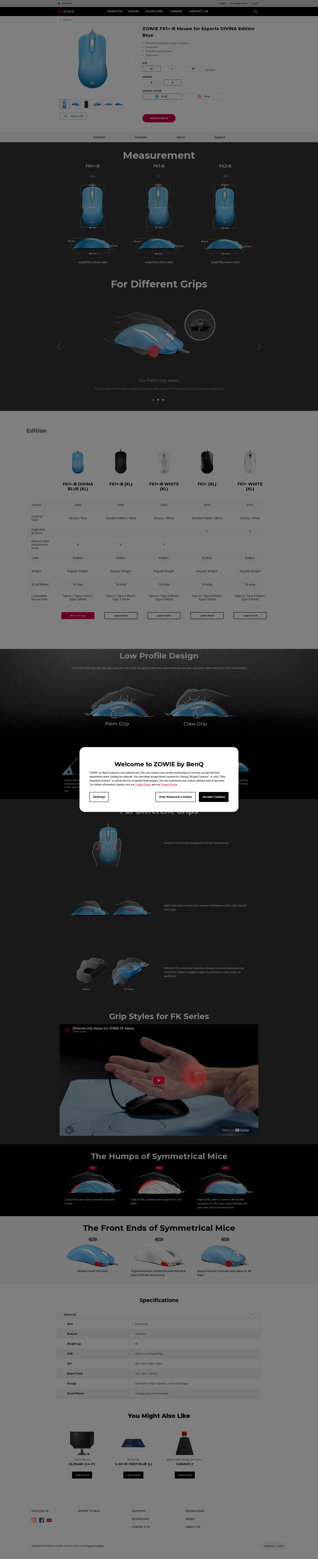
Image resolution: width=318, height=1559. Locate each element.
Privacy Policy (169, 784)
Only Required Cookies (175, 796)
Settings (99, 796)
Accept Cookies (214, 796)
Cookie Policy (143, 784)
